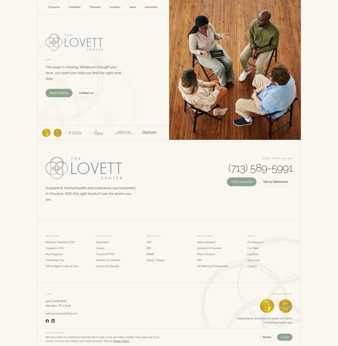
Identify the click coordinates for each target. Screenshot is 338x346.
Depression (102, 242)
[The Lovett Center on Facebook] (47, 321)
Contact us (86, 93)
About (132, 7)
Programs (54, 7)
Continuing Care (55, 260)
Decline (267, 337)
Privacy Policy (121, 341)
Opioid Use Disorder (107, 266)
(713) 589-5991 (260, 168)
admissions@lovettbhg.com (61, 313)
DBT (149, 248)
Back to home (59, 93)
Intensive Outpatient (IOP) (60, 242)
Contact (252, 266)
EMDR (150, 254)
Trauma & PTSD (105, 254)
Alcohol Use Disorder (108, 260)
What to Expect (206, 254)
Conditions (74, 7)
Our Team (253, 248)
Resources (253, 260)
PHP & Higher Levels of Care (62, 266)
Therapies (95, 7)
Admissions (151, 7)
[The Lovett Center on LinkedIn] (53, 321)
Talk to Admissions (275, 181)
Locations (114, 7)
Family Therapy (156, 260)
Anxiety (100, 248)
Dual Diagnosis (54, 254)
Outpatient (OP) (55, 248)
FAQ (199, 260)
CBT (149, 242)
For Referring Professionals (212, 266)
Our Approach (256, 242)
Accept (285, 337)
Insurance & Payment (209, 248)
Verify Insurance (241, 181)
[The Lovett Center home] (103, 42)
